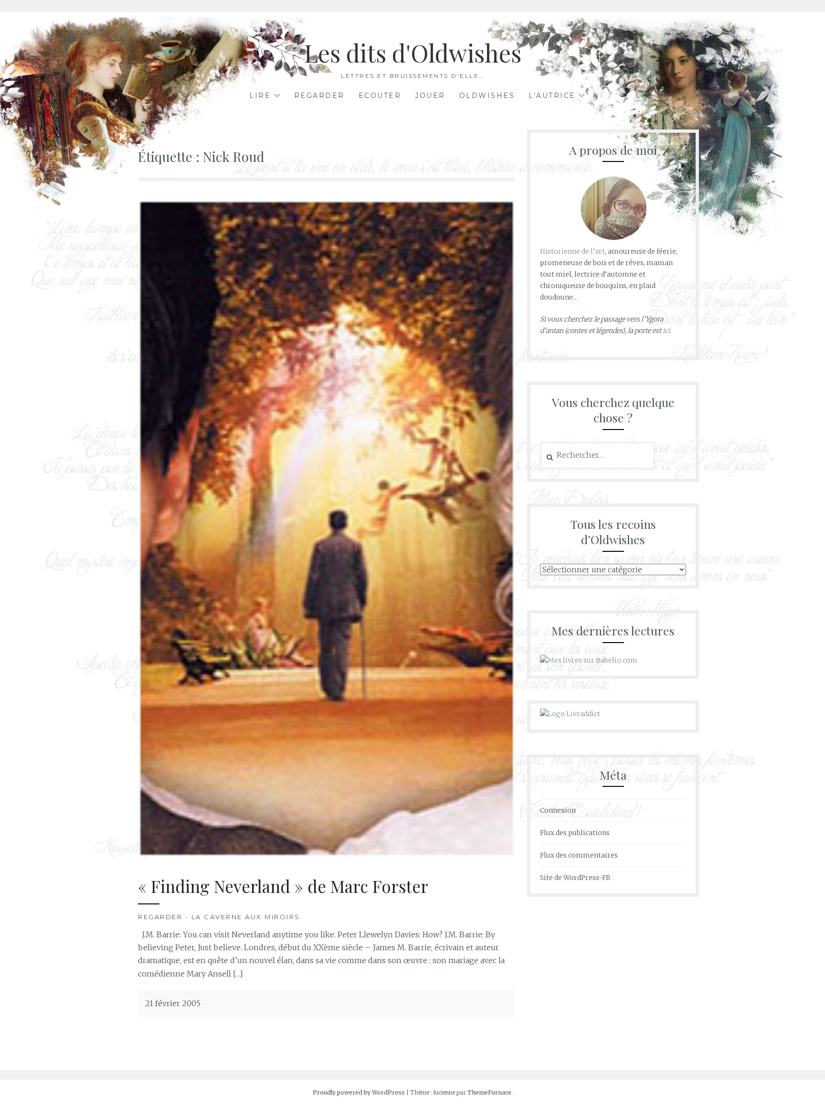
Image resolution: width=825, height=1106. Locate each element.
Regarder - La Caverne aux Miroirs (219, 917)
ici (666, 330)
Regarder (319, 95)
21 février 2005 (173, 1003)
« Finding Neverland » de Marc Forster (283, 886)
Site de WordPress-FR (575, 877)
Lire (260, 95)
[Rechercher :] (597, 455)
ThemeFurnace (489, 1092)
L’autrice (552, 95)
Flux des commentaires (579, 855)
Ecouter (380, 95)
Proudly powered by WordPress (359, 1092)
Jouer (430, 95)
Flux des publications (575, 832)
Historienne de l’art (572, 251)
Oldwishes (487, 95)
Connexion (558, 810)
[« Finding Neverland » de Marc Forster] (326, 854)
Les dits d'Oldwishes (412, 53)
